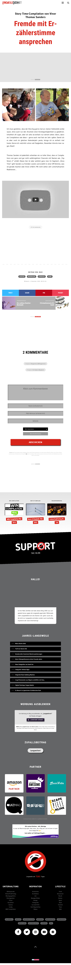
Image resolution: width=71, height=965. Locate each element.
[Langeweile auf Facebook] (18, 932)
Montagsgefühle (11, 896)
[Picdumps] (35, 805)
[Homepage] (13, 3)
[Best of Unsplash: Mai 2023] (35, 514)
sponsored (62, 919)
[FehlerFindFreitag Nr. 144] (56, 514)
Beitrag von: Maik (35, 272)
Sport (60, 900)
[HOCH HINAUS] (35, 947)
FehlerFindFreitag (10, 894)
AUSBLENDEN (37, 79)
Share (27, 293)
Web (60, 909)
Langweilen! (35, 750)
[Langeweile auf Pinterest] (53, 932)
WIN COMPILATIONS (14, 500)
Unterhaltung (11, 887)
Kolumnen (60, 894)
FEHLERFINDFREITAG (57, 500)
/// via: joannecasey (35, 227)
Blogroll (9, 919)
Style (60, 902)
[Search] (68, 3)
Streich (42, 276)
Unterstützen (29, 919)
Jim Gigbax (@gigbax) (38, 370)
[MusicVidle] (57, 783)
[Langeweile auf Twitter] (27, 932)
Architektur (35, 894)
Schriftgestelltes (35, 907)
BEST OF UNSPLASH (35, 500)
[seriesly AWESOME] (35, 783)
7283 (38, 876)
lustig (21, 276)
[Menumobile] (62, 3)
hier (26, 453)
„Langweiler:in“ (47, 713)
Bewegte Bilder (35, 898)
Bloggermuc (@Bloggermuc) (38, 363)
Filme (10, 900)
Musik (60, 896)
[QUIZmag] (14, 805)
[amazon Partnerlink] (14, 783)
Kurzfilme (11, 902)
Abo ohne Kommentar (35, 433)
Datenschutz (33, 923)
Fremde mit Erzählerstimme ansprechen (35, 32)
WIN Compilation (11, 909)
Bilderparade (11, 891)
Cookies (44, 923)
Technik (60, 905)
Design (35, 900)
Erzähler (31, 276)
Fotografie (35, 902)
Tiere (60, 907)
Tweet (10, 293)
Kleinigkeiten (11, 898)
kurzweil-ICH (35, 905)
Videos (35, 909)
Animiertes (35, 891)
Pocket (60, 293)
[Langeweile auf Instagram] (35, 932)
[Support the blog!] (35, 548)
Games (11, 905)
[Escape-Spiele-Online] (57, 805)
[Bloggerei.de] (35, 959)
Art (35, 896)
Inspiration (35, 887)
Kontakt (40, 919)
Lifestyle (60, 887)
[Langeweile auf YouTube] (44, 932)
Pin (44, 293)
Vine (49, 276)
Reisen (60, 898)
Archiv (18, 919)
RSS (51, 923)
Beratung (22, 923)
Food (60, 891)
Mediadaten (50, 919)
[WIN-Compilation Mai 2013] (14, 514)
